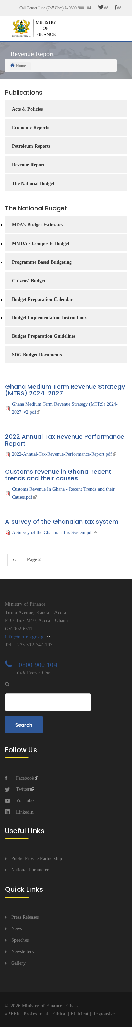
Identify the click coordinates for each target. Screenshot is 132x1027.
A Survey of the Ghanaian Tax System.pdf (52, 532)
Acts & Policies (27, 109)
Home (21, 65)
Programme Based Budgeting (42, 262)
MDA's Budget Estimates (37, 224)
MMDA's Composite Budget (40, 243)
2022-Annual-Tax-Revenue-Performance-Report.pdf (62, 454)
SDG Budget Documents (37, 354)
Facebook (25, 778)
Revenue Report (28, 164)
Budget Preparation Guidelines (43, 336)
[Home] (34, 27)
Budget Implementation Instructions (49, 317)
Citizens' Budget (28, 280)
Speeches (20, 940)
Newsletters (22, 951)
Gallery (18, 963)
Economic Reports (30, 127)
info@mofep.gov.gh (25, 636)
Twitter (23, 789)
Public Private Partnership (36, 858)
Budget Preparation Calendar (42, 299)
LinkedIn (25, 812)
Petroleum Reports (31, 146)
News (16, 928)
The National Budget (33, 183)
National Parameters (30, 869)
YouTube (25, 800)
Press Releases (25, 917)
